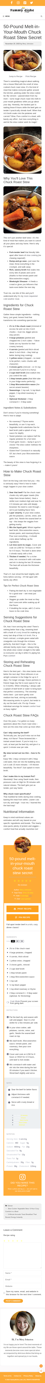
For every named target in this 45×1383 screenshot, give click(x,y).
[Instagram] (18, 3)
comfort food (34, 706)
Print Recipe (31, 76)
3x (22, 941)
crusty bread (21, 632)
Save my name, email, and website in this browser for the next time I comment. (24, 1293)
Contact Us (17, 1376)
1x (13, 941)
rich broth (27, 635)
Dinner (10, 1206)
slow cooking (32, 255)
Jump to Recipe (15, 76)
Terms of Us (8, 1376)
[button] (41, 16)
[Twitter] (31, 3)
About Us (38, 1376)
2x (17, 941)
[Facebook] (12, 3)
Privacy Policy (28, 1376)
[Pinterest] (25, 3)
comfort (11, 656)
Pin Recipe (24, 917)
